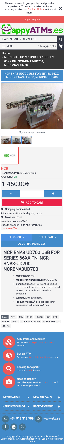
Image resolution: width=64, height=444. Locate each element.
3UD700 (6, 326)
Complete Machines (39, 357)
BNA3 (29, 317)
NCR (4, 168)
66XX (15, 321)
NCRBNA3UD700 (51, 321)
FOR (55, 317)
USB (48, 317)
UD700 (39, 317)
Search (29, 370)
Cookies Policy (36, 9)
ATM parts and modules (41, 342)
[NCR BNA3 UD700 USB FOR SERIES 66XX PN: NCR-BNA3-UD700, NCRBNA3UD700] (32, 105)
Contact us (48, 382)
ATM (21, 317)
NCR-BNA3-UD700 (30, 321)
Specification (47, 237)
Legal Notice (48, 438)
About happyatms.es (32, 243)
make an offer (9, 228)
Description (16, 237)
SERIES (5, 321)
